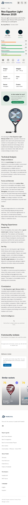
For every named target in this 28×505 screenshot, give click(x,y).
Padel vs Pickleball (6, 466)
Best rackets (5, 445)
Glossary (4, 457)
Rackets (3, 8)
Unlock (19, 37)
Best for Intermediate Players (9, 442)
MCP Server (5, 478)
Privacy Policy (17, 499)
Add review (7, 365)
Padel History (5, 463)
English (3, 487)
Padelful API (5, 475)
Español (4, 490)
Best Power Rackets (7, 436)
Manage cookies (5, 501)
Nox (9, 8)
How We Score (5, 460)
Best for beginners (6, 439)
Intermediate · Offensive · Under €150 (11, 449)
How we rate (7, 37)
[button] (20, 34)
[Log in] (18, 2)
